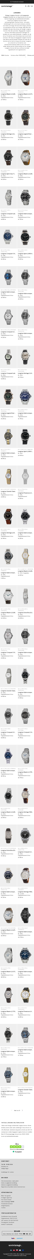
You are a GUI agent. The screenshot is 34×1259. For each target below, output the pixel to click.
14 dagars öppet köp (6, 1197)
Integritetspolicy (5, 1205)
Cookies (3, 1207)
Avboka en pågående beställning (9, 1185)
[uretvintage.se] (11, 1250)
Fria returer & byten (6, 1199)
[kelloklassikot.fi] (20, 1250)
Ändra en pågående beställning (9, 1183)
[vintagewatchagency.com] (23, 1250)
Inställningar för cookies (7, 1172)
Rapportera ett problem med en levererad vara (13, 1187)
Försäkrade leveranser (18, 1)
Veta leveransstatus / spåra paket (9, 1181)
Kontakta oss (4, 1166)
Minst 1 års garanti (6, 1195)
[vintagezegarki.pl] (17, 1250)
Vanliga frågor (4, 1168)
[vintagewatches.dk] (14, 1250)
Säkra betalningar (5, 1201)
